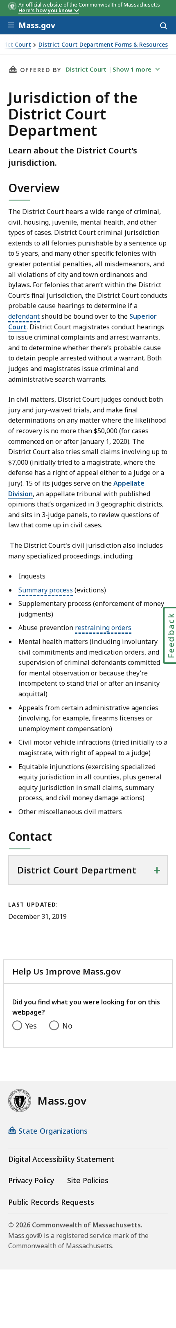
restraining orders (103, 627)
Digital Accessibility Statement (61, 1159)
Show (132, 69)
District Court (85, 69)
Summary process (45, 590)
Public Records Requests (51, 1202)
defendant (24, 316)
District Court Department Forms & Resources (103, 44)
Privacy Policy (31, 1180)
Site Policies (87, 1180)
